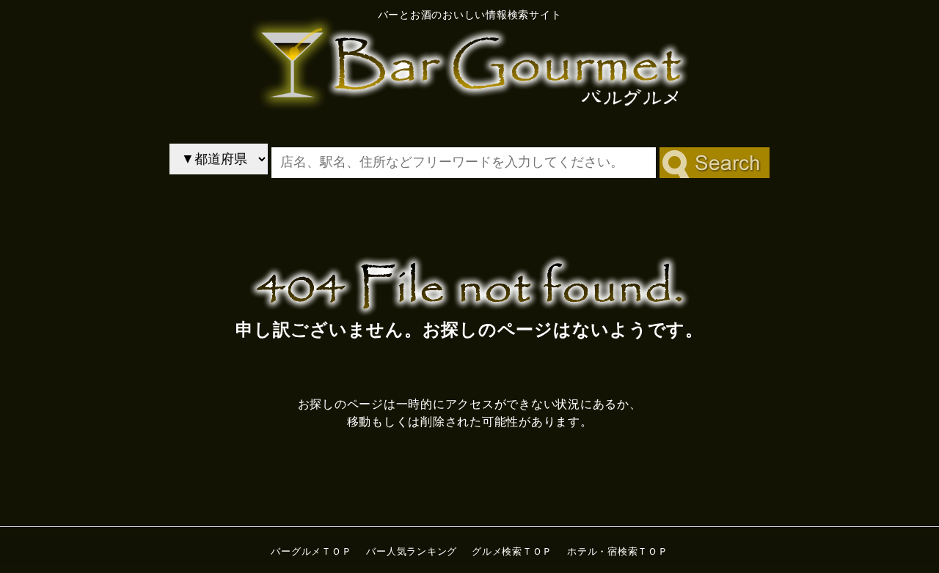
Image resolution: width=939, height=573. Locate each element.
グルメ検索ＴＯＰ (512, 551)
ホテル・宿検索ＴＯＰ (617, 551)
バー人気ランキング (411, 551)
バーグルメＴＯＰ (311, 551)
